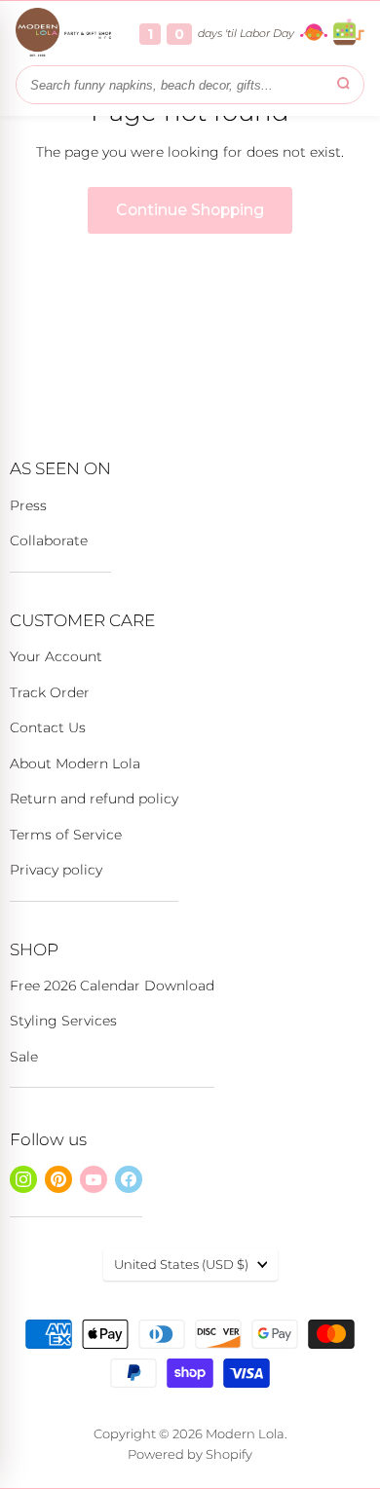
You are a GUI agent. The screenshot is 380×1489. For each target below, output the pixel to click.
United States (181, 1264)
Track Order (50, 692)
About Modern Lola (75, 763)
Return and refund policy (94, 798)
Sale (24, 1056)
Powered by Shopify (190, 1454)
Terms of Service (66, 834)
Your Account (56, 656)
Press (28, 505)
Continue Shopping (190, 210)
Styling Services (63, 1020)
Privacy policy (56, 869)
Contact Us (48, 727)
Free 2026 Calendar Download (112, 985)
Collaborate (49, 540)
